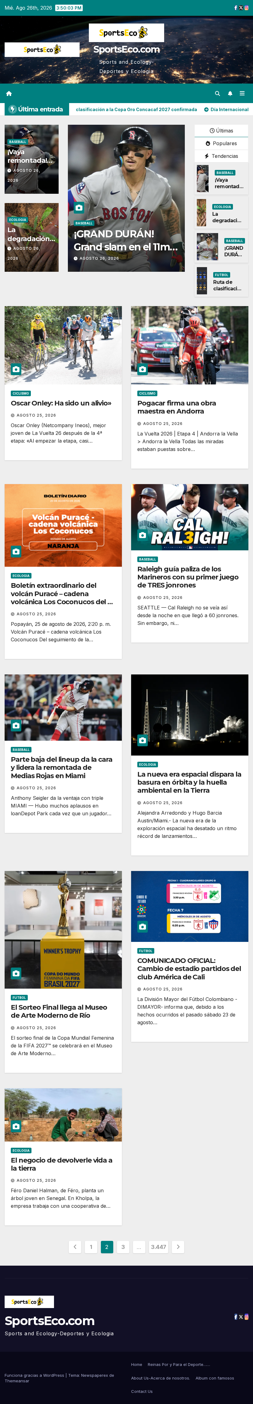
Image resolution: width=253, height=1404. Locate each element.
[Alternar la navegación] (242, 93)
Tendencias (224, 156)
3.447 (158, 1247)
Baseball (17, 142)
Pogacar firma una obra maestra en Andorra (176, 407)
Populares (224, 143)
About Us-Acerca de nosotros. (160, 1378)
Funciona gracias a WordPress (35, 1375)
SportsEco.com (126, 49)
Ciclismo (21, 393)
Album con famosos (215, 1378)
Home (136, 1364)
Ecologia (17, 220)
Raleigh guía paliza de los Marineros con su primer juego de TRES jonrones (187, 577)
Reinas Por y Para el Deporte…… (179, 1364)
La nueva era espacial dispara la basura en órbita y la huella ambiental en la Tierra (189, 782)
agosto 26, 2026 (99, 258)
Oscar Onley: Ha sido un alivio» (61, 403)
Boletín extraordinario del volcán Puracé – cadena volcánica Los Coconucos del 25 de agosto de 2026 (63, 597)
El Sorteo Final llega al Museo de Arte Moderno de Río (59, 1011)
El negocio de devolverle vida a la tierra (61, 1164)
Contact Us (142, 1391)
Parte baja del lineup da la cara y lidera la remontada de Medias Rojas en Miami (61, 767)
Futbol (82, 223)
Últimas (224, 131)
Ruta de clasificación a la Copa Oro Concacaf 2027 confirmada (125, 247)
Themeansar (17, 1380)
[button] (217, 93)
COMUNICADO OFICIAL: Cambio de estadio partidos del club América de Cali (189, 968)
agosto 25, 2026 (36, 415)
